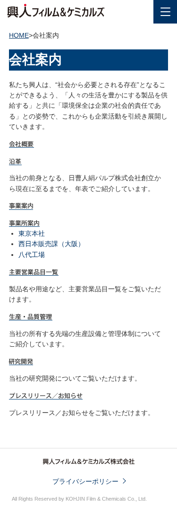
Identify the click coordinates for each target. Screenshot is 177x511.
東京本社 (31, 233)
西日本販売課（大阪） (51, 244)
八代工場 (31, 254)
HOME (19, 35)
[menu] (165, 12)
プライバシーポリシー (85, 481)
